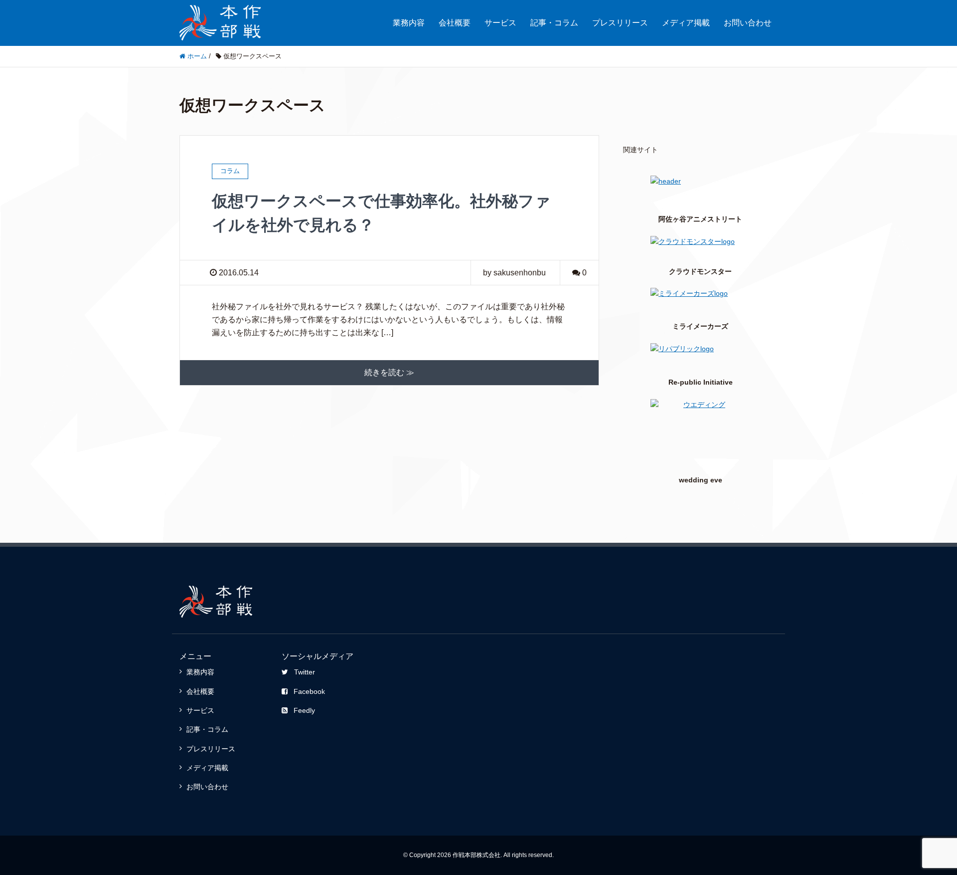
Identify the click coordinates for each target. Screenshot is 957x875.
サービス (500, 22)
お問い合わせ (748, 22)
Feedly (304, 710)
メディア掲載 (686, 22)
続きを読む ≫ (389, 372)
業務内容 (409, 22)
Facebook (309, 691)
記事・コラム (554, 22)
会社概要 (455, 22)
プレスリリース (620, 22)
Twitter (304, 672)
